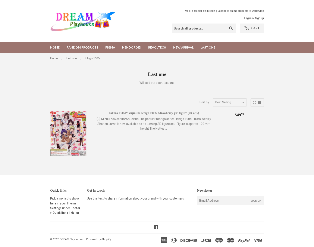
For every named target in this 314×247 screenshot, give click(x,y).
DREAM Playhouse (71, 239)
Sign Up (256, 200)
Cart (255, 28)
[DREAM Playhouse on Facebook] (156, 227)
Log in (247, 18)
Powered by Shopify (98, 239)
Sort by (204, 102)
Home (55, 47)
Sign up (259, 18)
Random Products (82, 47)
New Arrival (183, 47)
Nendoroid (131, 47)
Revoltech (157, 47)
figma (110, 47)
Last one (208, 47)
